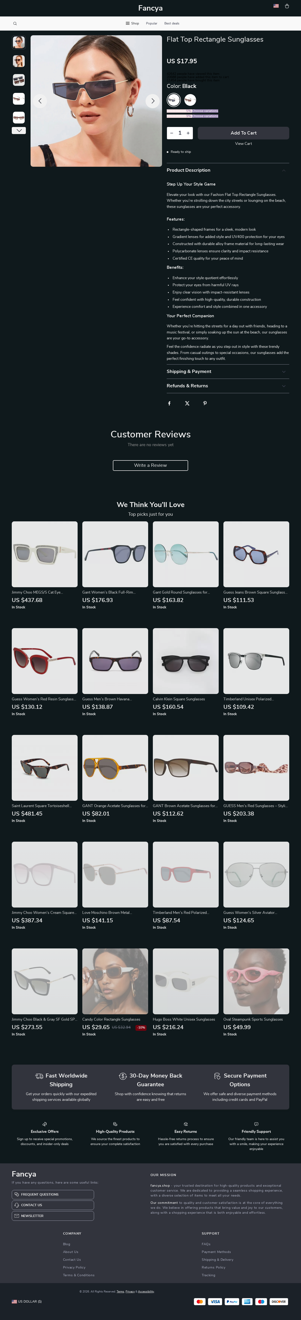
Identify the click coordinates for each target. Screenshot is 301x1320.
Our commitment (164, 1203)
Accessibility (146, 1291)
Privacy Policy (74, 1267)
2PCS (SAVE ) (179, 111)
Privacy (130, 1291)
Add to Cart (244, 133)
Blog (66, 1244)
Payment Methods (216, 1252)
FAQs (206, 1244)
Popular (151, 23)
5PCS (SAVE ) (179, 116)
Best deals (171, 23)
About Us (71, 1252)
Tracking (208, 1275)
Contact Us (72, 1259)
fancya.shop (160, 1185)
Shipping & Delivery (217, 1259)
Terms (120, 1291)
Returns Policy (214, 1267)
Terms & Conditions (79, 1275)
